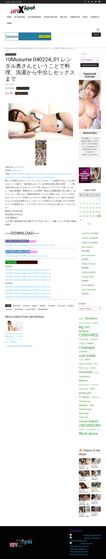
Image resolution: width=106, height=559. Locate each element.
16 (99, 207)
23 (99, 212)
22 (96, 212)
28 (93, 216)
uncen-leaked (88, 421)
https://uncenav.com (78, 554)
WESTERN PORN (89, 289)
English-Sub (86, 242)
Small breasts (49, 177)
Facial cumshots (85, 364)
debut (81, 360)
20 (90, 212)
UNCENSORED (17, 174)
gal (86, 368)
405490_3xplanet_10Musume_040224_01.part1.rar (28, 269)
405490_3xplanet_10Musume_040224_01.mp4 (26, 256)
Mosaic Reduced (89, 264)
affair (81, 319)
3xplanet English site (92, 535)
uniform (82, 429)
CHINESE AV (87, 233)
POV (92, 388)
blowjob (68, 174)
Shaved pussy (84, 401)
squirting (83, 413)
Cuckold (83, 351)
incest (97, 372)
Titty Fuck (83, 417)
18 (84, 212)
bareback (52, 174)
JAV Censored (87, 247)
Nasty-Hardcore (84, 385)
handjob (29, 177)
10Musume (21, 93)
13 (90, 207)
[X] (92, 1)
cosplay (82, 343)
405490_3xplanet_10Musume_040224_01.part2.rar (28, 273)
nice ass (38, 177)
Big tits (60, 174)
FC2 (96, 363)
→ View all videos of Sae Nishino (18, 346)
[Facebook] (85, 1)
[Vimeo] (95, 1)
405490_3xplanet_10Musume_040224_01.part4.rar (28, 280)
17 (81, 212)
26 (87, 216)
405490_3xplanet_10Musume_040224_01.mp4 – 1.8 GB (30, 245)
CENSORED (88, 335)
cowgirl (90, 343)
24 (81, 216)
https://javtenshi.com (79, 551)
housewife (86, 372)
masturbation (84, 376)
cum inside (20, 177)
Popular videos (88, 276)
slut (91, 405)
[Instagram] (88, 1)
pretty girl (85, 393)
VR (98, 429)
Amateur (91, 318)
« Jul (88, 223)
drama (87, 359)
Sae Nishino (23, 88)
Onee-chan (83, 389)
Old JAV (85, 272)
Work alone (88, 433)
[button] (98, 29)
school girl (95, 397)
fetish (81, 367)
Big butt (95, 323)
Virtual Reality (91, 429)
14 (93, 207)
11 (84, 207)
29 (96, 216)
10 (81, 207)
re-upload (84, 397)
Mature (83, 380)
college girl (94, 339)
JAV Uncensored (11, 48)
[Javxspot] (22, 9)
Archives (82, 303)
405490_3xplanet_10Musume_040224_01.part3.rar (28, 276)
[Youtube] (99, 1)
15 (96, 207)
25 (84, 216)
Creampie (9, 177)
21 (93, 212)
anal (80, 323)
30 (99, 216)
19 (87, 212)
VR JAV (84, 285)
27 (90, 216)
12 (87, 207)
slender (83, 405)
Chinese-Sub (87, 238)
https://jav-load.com (78, 549)
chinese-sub (83, 339)
